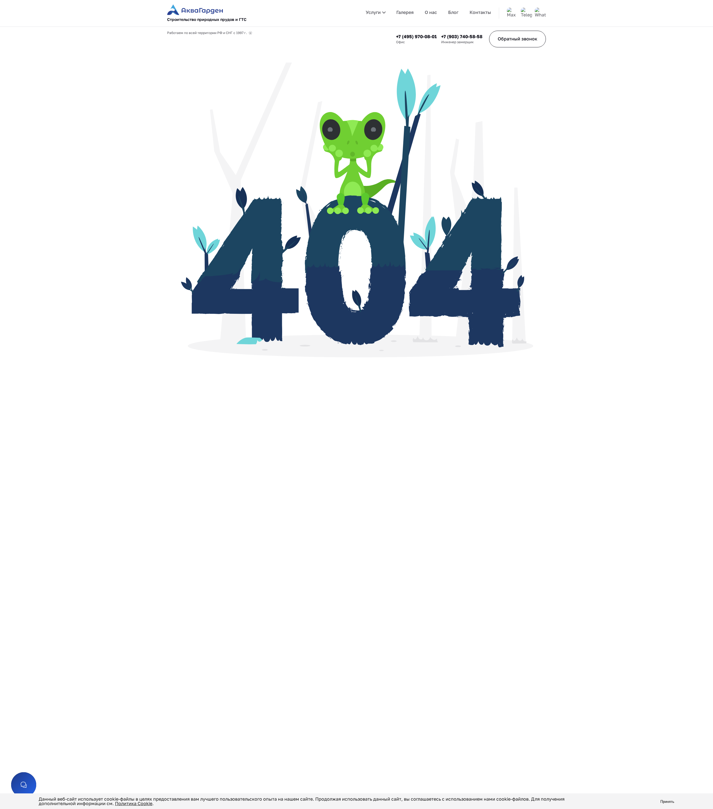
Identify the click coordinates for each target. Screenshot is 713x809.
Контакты (480, 12)
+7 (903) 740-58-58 (461, 36)
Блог (453, 12)
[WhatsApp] (540, 13)
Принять (667, 802)
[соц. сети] (23, 784)
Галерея (405, 12)
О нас (431, 12)
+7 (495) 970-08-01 (416, 36)
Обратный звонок (517, 39)
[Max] (512, 13)
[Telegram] (526, 13)
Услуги (373, 12)
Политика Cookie (133, 803)
